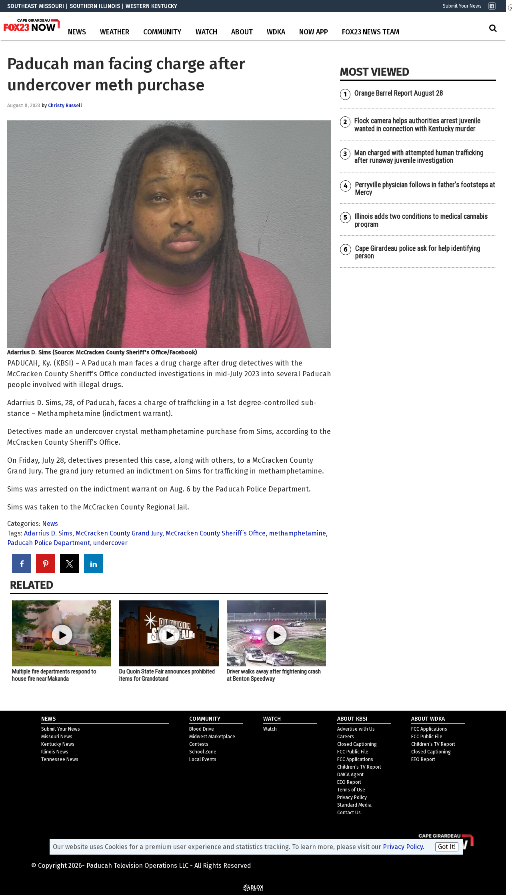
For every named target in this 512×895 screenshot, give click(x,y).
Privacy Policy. (403, 847)
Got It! (447, 847)
